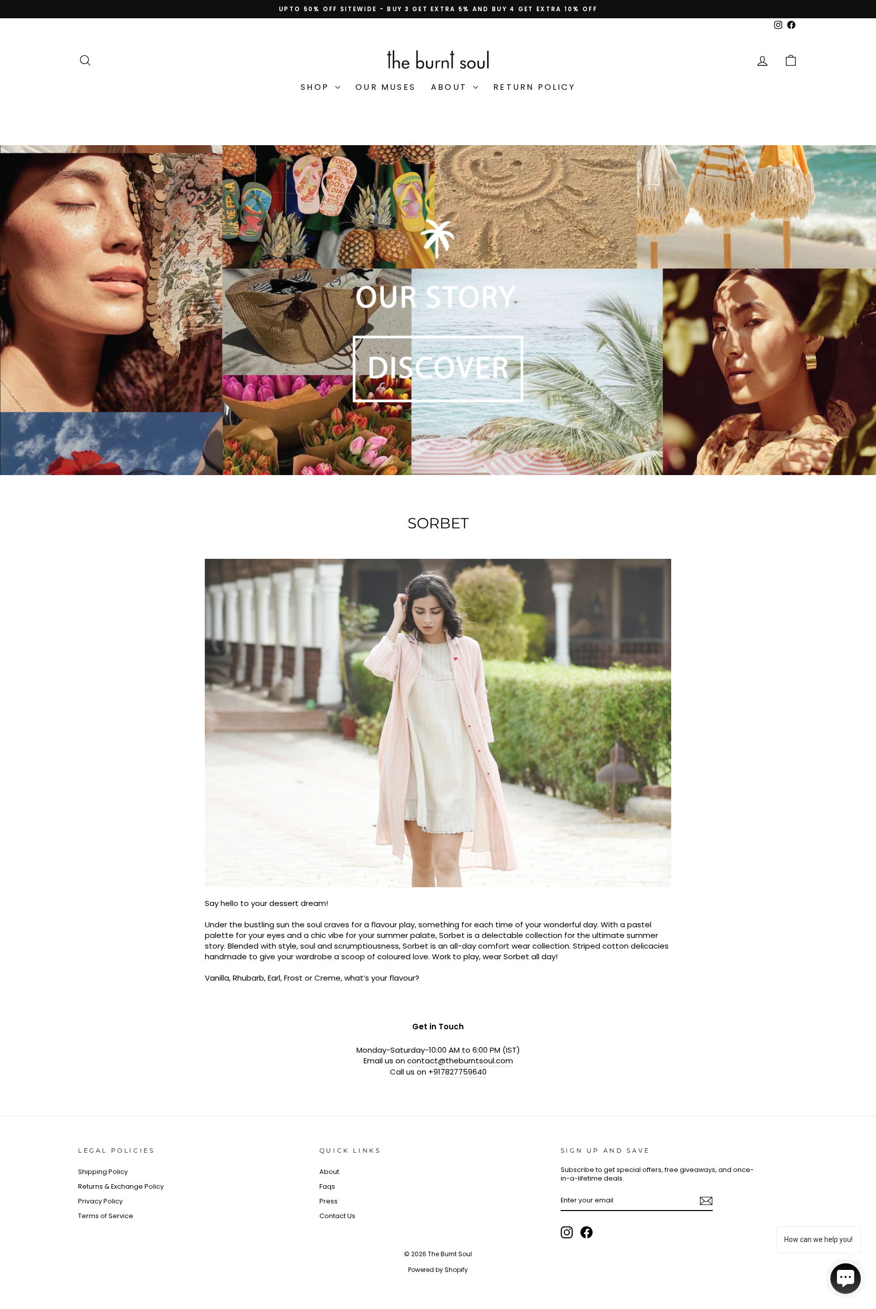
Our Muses (385, 87)
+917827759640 (457, 1071)
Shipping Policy (103, 1171)
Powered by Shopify (438, 1269)
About (450, 87)
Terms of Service (105, 1216)
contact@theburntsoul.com (460, 1060)
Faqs (327, 1186)
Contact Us (337, 1216)
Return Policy (534, 87)
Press (328, 1201)
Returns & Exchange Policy (121, 1186)
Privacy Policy (100, 1201)
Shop (317, 87)
